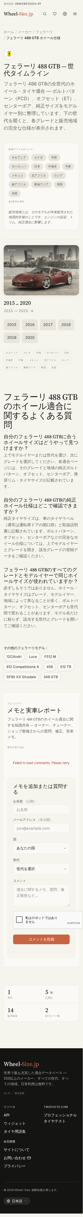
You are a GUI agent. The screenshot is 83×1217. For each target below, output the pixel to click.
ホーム (9, 32)
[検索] (44, 14)
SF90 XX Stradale (21, 677)
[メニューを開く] (75, 14)
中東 (68, 166)
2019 (12, 337)
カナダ (38, 157)
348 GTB (50, 677)
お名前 (25, 801)
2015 (12, 324)
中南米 (52, 166)
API (6, 1115)
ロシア (58, 175)
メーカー (25, 32)
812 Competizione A (22, 667)
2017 (48, 324)
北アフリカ (38, 175)
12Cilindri (14, 656)
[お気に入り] (55, 14)
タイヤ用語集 (15, 1131)
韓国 (60, 184)
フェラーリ (44, 32)
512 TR (65, 667)
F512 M (50, 656)
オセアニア (19, 157)
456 (49, 667)
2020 (30, 337)
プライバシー (15, 1166)
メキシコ (17, 175)
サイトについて (16, 1149)
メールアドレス (33, 820)
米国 (14, 193)
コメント (19, 881)
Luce (33, 656)
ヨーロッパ (19, 166)
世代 (16, 860)
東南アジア (41, 184)
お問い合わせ (15, 1158)
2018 (66, 324)
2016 (30, 324)
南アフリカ (19, 184)
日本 (37, 166)
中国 (54, 157)
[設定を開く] (65, 14)
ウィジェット (15, 1123)
